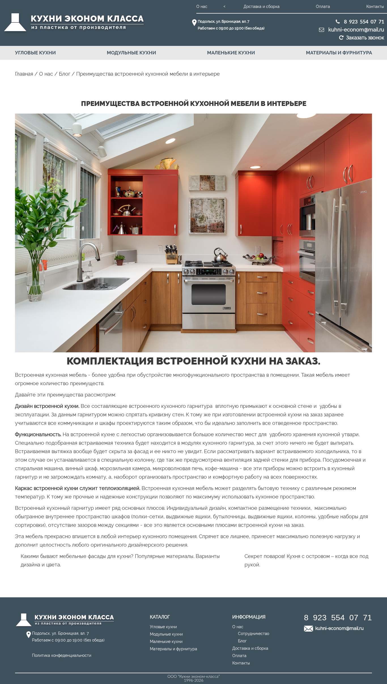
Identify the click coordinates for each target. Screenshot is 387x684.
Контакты (375, 6)
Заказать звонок (365, 38)
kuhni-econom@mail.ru (355, 30)
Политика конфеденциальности (61, 655)
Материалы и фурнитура (339, 53)
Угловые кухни (35, 53)
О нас (201, 6)
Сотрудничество (253, 633)
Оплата (323, 6)
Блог (242, 641)
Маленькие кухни (231, 53)
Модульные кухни (131, 53)
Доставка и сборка (262, 6)
